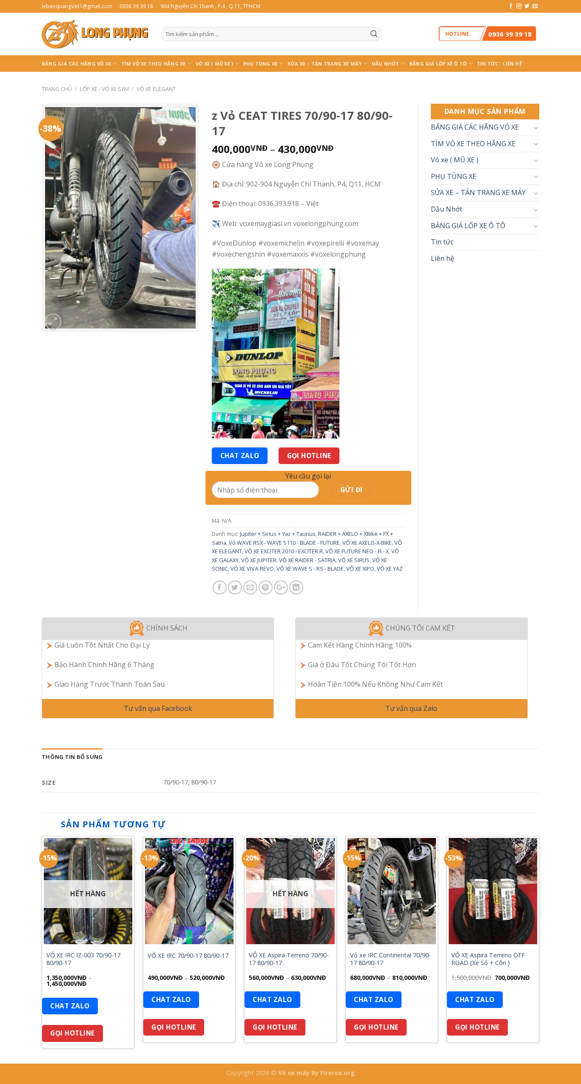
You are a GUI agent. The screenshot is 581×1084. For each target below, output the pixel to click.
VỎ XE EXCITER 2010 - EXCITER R (284, 551)
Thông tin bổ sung (72, 757)
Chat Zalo (239, 455)
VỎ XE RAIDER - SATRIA (307, 560)
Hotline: (488, 34)
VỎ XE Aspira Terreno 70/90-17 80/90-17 (289, 959)
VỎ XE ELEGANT (156, 89)
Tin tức (488, 63)
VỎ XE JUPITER (258, 560)
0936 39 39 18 (510, 34)
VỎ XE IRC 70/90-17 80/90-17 (188, 955)
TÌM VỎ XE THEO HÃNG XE (153, 63)
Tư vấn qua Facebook (158, 708)
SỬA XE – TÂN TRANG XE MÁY (325, 63)
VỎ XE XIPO (360, 568)
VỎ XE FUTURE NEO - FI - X (357, 551)
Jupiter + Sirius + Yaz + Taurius (278, 534)
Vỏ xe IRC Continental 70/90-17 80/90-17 (390, 959)
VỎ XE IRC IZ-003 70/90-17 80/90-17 (83, 959)
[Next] (539, 949)
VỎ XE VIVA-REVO (252, 568)
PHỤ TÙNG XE (260, 63)
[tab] (72, 756)
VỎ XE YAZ (390, 568)
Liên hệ (512, 63)
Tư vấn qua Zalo (411, 708)
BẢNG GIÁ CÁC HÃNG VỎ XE (76, 63)
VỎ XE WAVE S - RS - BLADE (310, 568)
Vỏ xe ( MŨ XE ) (214, 63)
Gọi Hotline (309, 455)
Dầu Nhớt (385, 63)
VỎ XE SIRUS (354, 560)
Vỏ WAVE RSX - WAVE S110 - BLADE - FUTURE (284, 542)
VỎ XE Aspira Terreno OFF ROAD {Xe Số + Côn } (488, 959)
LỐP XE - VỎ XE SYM (104, 89)
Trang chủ (57, 89)
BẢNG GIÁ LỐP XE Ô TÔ (438, 63)
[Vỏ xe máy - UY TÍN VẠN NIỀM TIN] (95, 34)
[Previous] (42, 949)
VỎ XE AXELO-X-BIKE (367, 542)
